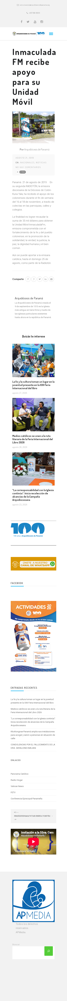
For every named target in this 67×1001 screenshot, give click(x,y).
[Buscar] (48, 951)
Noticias (41, 162)
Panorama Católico (19, 774)
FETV (13, 792)
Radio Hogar (17, 780)
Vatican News (17, 786)
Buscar (16, 944)
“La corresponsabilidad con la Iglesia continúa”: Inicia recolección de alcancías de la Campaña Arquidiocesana (33, 494)
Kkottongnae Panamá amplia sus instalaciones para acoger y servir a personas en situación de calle (33, 735)
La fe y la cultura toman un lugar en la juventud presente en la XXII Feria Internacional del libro (33, 385)
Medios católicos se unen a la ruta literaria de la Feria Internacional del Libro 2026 (32, 439)
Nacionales (27, 162)
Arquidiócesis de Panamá (36, 149)
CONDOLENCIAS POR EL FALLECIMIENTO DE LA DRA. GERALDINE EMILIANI (33, 746)
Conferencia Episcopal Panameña (26, 798)
